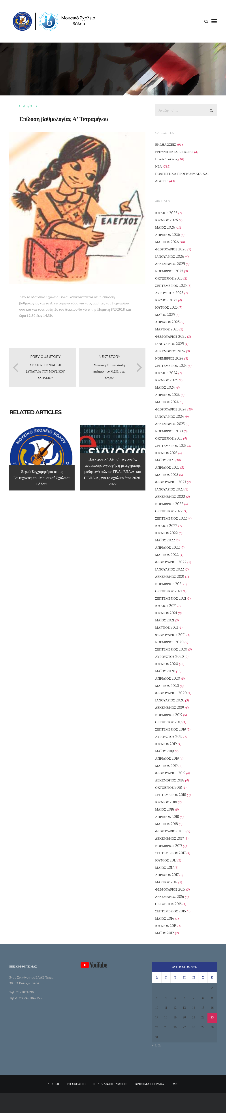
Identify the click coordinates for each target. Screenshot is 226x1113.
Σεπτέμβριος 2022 (171, 518)
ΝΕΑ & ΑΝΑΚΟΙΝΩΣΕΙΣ (110, 1084)
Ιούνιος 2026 (166, 220)
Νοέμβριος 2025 (169, 271)
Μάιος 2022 (165, 540)
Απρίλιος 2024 (167, 395)
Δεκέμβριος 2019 (169, 707)
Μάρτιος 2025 (167, 329)
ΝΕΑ (158, 166)
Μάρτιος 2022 (167, 555)
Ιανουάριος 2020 (169, 700)
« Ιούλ (156, 1045)
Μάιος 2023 (165, 460)
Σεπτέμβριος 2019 (170, 729)
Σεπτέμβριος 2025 (171, 285)
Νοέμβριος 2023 (169, 431)
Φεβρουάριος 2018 (170, 831)
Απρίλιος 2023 (167, 467)
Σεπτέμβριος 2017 (170, 853)
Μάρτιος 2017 (166, 882)
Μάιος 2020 (165, 671)
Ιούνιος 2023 (166, 453)
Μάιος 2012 (164, 933)
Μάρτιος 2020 (167, 686)
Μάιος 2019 (164, 751)
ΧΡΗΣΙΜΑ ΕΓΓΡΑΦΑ (149, 1084)
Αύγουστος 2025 (169, 293)
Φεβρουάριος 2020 (171, 693)
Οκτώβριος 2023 (168, 438)
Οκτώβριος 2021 (168, 591)
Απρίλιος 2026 (167, 235)
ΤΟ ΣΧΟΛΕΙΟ (76, 1084)
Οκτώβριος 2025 (169, 278)
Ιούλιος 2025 (166, 300)
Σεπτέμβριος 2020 (171, 649)
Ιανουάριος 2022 (169, 569)
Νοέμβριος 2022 (169, 504)
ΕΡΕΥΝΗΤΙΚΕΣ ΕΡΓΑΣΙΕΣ (174, 152)
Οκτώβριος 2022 (169, 511)
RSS (175, 1084)
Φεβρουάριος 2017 (170, 889)
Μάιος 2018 (164, 809)
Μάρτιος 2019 (166, 766)
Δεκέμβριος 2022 (170, 496)
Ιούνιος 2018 (166, 802)
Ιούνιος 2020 (166, 664)
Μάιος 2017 (164, 867)
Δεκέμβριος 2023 (170, 424)
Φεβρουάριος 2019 (170, 773)
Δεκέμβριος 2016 (169, 897)
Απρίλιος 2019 (167, 758)
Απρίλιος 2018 (167, 817)
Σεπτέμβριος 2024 (171, 366)
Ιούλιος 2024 (166, 373)
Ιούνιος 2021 (166, 613)
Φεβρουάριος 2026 (170, 249)
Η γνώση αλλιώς (166, 159)
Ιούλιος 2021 (166, 606)
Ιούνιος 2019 (166, 744)
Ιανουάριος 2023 (169, 489)
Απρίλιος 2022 (167, 547)
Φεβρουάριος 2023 (170, 482)
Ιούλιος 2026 (166, 213)
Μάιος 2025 (165, 315)
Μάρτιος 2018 (166, 824)
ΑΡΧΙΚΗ (53, 1084)
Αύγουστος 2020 (169, 656)
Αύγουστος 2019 (169, 737)
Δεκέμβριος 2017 (169, 838)
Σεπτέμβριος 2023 (170, 446)
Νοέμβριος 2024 (169, 358)
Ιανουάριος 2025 (169, 344)
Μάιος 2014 (164, 918)
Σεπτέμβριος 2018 (170, 795)
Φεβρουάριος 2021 (170, 635)
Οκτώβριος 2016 (168, 904)
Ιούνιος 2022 (166, 533)
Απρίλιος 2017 (167, 875)
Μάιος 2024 (165, 387)
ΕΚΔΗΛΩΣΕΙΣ (165, 144)
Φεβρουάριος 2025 (170, 336)
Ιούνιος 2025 (166, 307)
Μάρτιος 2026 (167, 242)
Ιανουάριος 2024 (169, 416)
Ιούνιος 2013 (166, 926)
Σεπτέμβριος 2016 (170, 911)
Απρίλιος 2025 (167, 322)
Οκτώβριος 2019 (168, 722)
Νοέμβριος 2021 (169, 584)
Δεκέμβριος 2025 (170, 264)
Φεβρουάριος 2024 (170, 409)
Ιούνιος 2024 (166, 380)
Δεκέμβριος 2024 (170, 351)
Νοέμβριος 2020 (169, 642)
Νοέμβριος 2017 (168, 846)
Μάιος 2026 (165, 227)
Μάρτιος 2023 (166, 475)
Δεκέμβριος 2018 (169, 780)
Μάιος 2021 (164, 620)
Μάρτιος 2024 (167, 402)
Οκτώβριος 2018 (168, 787)
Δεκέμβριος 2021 (169, 576)
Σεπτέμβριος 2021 (170, 598)
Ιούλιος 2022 (166, 526)
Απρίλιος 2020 (167, 678)
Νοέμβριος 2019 (168, 715)
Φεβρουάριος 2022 (170, 562)
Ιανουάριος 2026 (169, 256)
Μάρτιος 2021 (166, 627)
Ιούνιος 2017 (166, 860)
